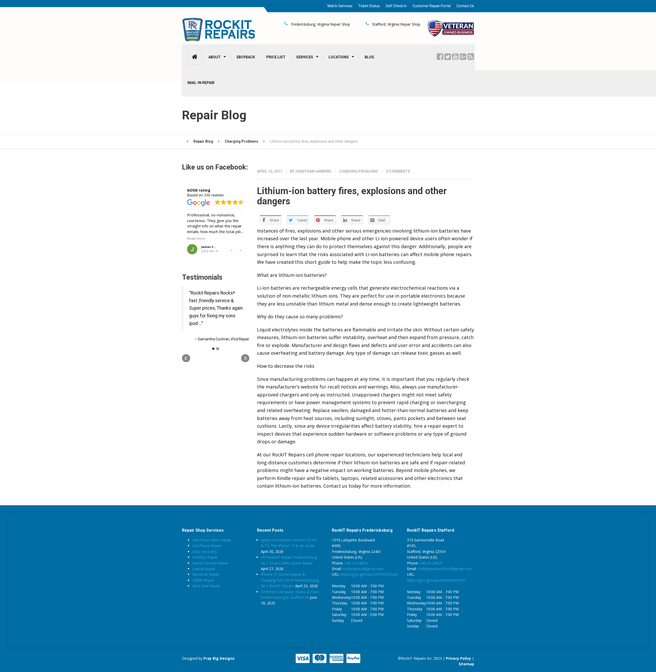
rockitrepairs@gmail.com (363, 568)
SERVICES (304, 57)
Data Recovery (204, 551)
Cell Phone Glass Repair (211, 540)
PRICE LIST (275, 57)
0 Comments (398, 171)
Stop (218, 367)
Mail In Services (339, 6)
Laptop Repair (204, 568)
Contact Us (465, 6)
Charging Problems (358, 171)
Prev (186, 377)
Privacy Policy (458, 658)
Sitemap (466, 664)
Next (245, 377)
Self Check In (396, 6)
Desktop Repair (205, 557)
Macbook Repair (205, 574)
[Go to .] (185, 141)
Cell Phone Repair (206, 545)
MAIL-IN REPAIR (201, 83)
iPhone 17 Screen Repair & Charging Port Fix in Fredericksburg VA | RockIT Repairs (290, 580)
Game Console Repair (210, 563)
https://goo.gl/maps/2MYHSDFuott (369, 574)
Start (213, 367)
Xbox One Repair (206, 585)
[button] (240, 250)
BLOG (369, 57)
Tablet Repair (203, 580)
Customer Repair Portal (431, 6)
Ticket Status (369, 6)
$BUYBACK (246, 57)
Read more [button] (196, 238)
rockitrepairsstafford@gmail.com (445, 568)
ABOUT (214, 57)
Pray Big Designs (218, 658)
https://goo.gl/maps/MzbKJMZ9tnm (436, 580)
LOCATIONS (339, 57)
